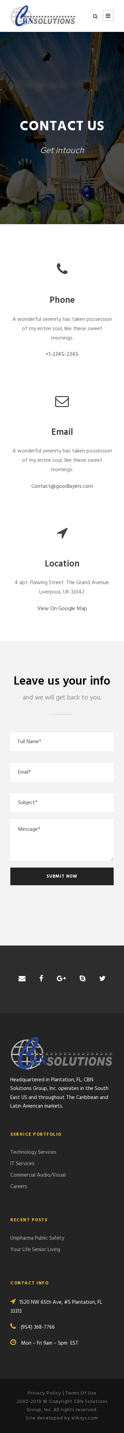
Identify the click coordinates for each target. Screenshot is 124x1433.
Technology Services (33, 1152)
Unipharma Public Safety (37, 1238)
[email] (22, 979)
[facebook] (41, 979)
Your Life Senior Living (35, 1250)
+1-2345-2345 (62, 354)
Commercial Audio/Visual (37, 1175)
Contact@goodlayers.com (62, 486)
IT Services (22, 1164)
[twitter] (102, 979)
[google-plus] (61, 979)
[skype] (82, 979)
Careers (18, 1187)
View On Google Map (62, 608)
